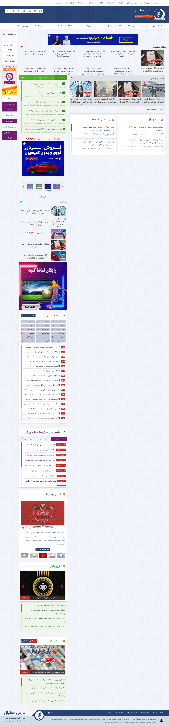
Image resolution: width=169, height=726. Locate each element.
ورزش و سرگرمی (21, 25)
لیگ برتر (144, 25)
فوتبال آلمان (61, 333)
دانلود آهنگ (9, 115)
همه (33, 315)
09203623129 (9, 61)
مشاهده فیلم (44, 549)
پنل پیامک (9, 98)
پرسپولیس (46, 326)
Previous (24, 512)
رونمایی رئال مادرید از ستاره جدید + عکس (51, 605)
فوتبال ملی (157, 25)
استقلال (62, 326)
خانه (163, 3)
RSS (101, 3)
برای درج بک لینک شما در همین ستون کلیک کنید (43, 138)
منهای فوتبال (39, 25)
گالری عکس (61, 341)
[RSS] (163, 120)
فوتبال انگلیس (45, 329)
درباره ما (81, 3)
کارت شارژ (110, 3)
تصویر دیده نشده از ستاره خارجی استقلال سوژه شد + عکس (45, 626)
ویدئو (156, 3)
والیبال (62, 337)
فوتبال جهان (107, 25)
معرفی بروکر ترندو (9, 127)
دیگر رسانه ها (145, 3)
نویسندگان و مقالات (126, 25)
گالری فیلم (46, 341)
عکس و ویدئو (91, 25)
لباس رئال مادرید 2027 (9, 106)
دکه (33, 341)
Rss (51, 712)
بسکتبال (32, 333)
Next (62, 512)
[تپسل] (49, 35)
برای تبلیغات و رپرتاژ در (9, 36)
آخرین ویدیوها (53, 494)
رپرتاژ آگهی (91, 3)
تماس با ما (57, 3)
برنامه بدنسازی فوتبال (9, 135)
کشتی (47, 337)
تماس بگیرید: (9, 55)
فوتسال (47, 322)
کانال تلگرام (119, 712)
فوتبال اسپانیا (60, 329)
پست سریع (9, 121)
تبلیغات (120, 3)
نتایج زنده (42, 197)
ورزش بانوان (30, 337)
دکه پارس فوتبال (54, 641)
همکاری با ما (70, 3)
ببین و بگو (154, 120)
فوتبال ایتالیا (30, 329)
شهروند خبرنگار (132, 3)
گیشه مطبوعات (56, 25)
